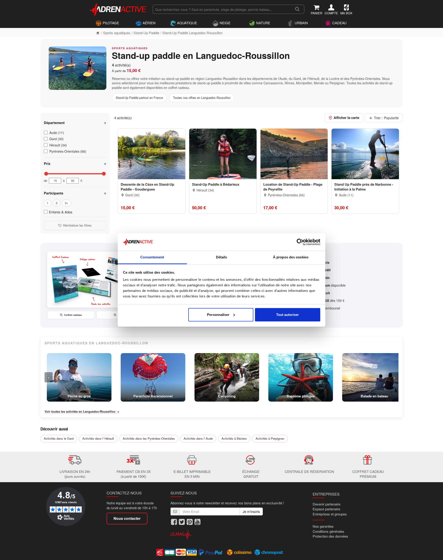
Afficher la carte (346, 117)
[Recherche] (297, 9)
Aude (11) (56, 132)
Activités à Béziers (234, 438)
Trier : (386, 117)
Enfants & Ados (60, 212)
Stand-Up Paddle (146, 32)
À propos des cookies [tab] (290, 257)
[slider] (46, 174)
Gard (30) (56, 139)
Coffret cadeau (73, 315)
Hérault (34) (58, 145)
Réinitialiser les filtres (77, 225)
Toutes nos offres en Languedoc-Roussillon (201, 97)
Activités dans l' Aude (198, 438)
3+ (66, 203)
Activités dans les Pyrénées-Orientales (149, 438)
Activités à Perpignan (270, 438)
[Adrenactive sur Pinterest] (189, 522)
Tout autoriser (287, 315)
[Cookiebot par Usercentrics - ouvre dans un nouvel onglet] (300, 242)
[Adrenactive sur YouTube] (197, 522)
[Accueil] (98, 32)
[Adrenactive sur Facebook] (174, 522)
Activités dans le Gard (59, 438)
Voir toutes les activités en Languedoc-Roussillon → (82, 411)
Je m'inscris (251, 511)
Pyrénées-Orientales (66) (67, 151)
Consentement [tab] (152, 257)
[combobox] (221, 9)
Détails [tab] (221, 257)
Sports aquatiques (116, 32)
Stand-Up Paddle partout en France (139, 97)
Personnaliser (218, 315)
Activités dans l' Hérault (98, 438)
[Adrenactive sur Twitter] (181, 522)
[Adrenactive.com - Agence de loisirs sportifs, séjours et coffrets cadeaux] (118, 8)
